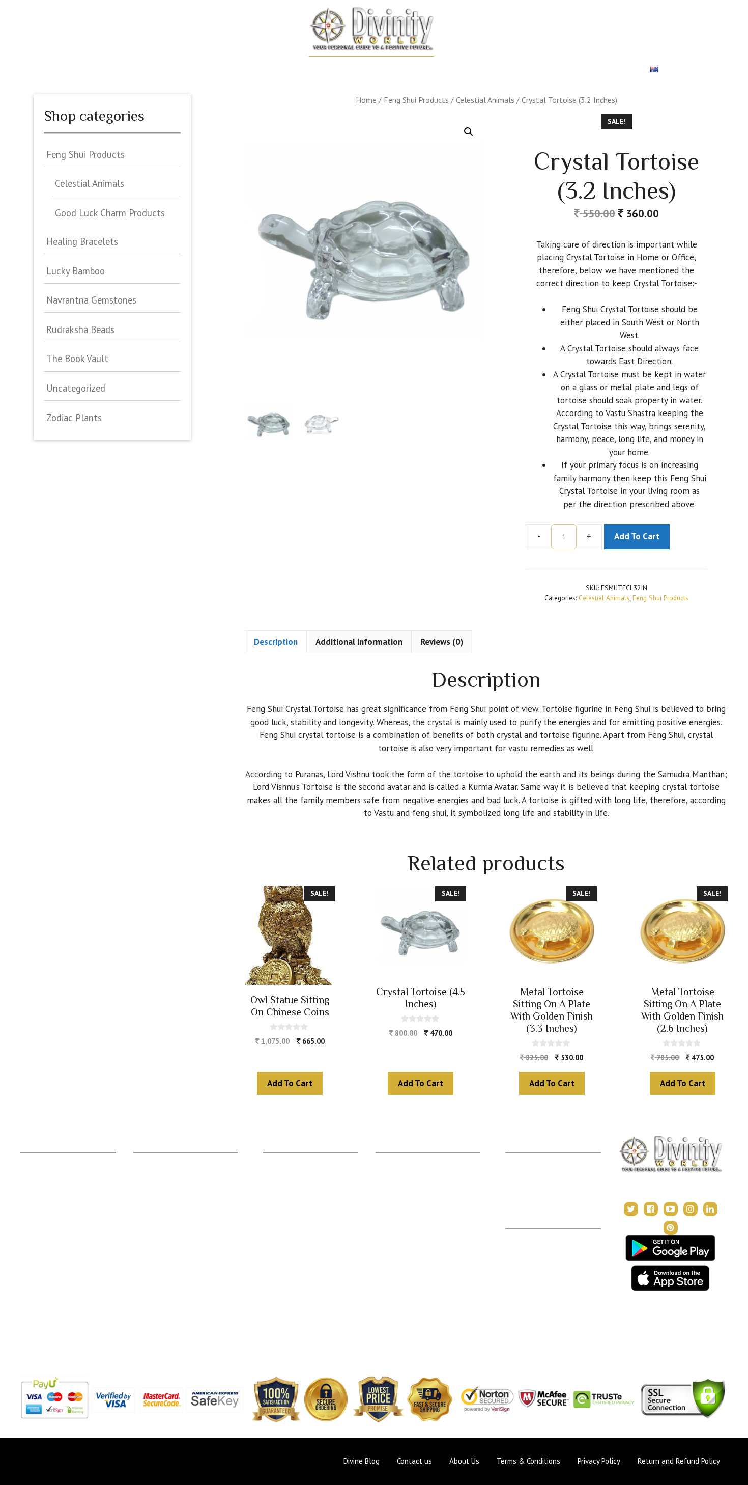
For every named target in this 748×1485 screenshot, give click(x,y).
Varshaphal (522, 1190)
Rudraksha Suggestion (168, 1190)
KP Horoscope (157, 1280)
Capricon (35, 1295)
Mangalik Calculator (165, 1265)
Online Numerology (294, 1250)
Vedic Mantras (399, 1235)
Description (276, 641)
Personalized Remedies (263, 70)
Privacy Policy (528, 1266)
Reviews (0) (441, 641)
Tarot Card (400, 70)
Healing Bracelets (82, 241)
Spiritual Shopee (402, 1175)
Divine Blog (394, 1160)
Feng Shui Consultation (299, 1190)
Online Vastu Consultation (304, 1220)
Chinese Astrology (406, 1220)
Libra (28, 1250)
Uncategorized (75, 388)
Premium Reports (527, 70)
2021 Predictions (403, 1250)
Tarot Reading (398, 1205)
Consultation (283, 1175)
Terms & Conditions (537, 1251)
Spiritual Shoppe (605, 70)
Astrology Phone (290, 1160)
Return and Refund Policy (546, 1281)
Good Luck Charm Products (110, 213)
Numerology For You (166, 1310)
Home (66, 70)
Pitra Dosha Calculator (169, 1250)
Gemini (31, 1190)
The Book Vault (77, 358)
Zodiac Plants (74, 417)
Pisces (31, 1325)
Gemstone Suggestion (169, 1175)
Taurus (31, 1175)
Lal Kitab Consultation (298, 1235)
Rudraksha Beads (80, 329)
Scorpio (33, 1265)
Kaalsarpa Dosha (160, 1205)
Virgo (29, 1235)
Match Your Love (174, 70)
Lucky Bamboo (75, 271)
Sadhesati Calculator (165, 1235)
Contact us (414, 1461)
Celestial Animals (485, 100)
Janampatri (522, 1175)
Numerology (344, 70)
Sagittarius (37, 1280)
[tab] (276, 641)
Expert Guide (458, 70)
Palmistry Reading (292, 1205)
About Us (520, 1236)
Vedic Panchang (401, 1190)
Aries (29, 1160)
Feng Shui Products (416, 100)
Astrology (109, 70)
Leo (26, 1220)
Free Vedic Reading (165, 1325)
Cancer (32, 1205)
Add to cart (636, 536)
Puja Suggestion (158, 1220)
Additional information (358, 641)
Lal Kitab (147, 1295)
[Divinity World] (371, 28)
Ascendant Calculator (168, 1160)
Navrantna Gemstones (91, 300)
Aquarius (34, 1310)
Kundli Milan (525, 1160)
